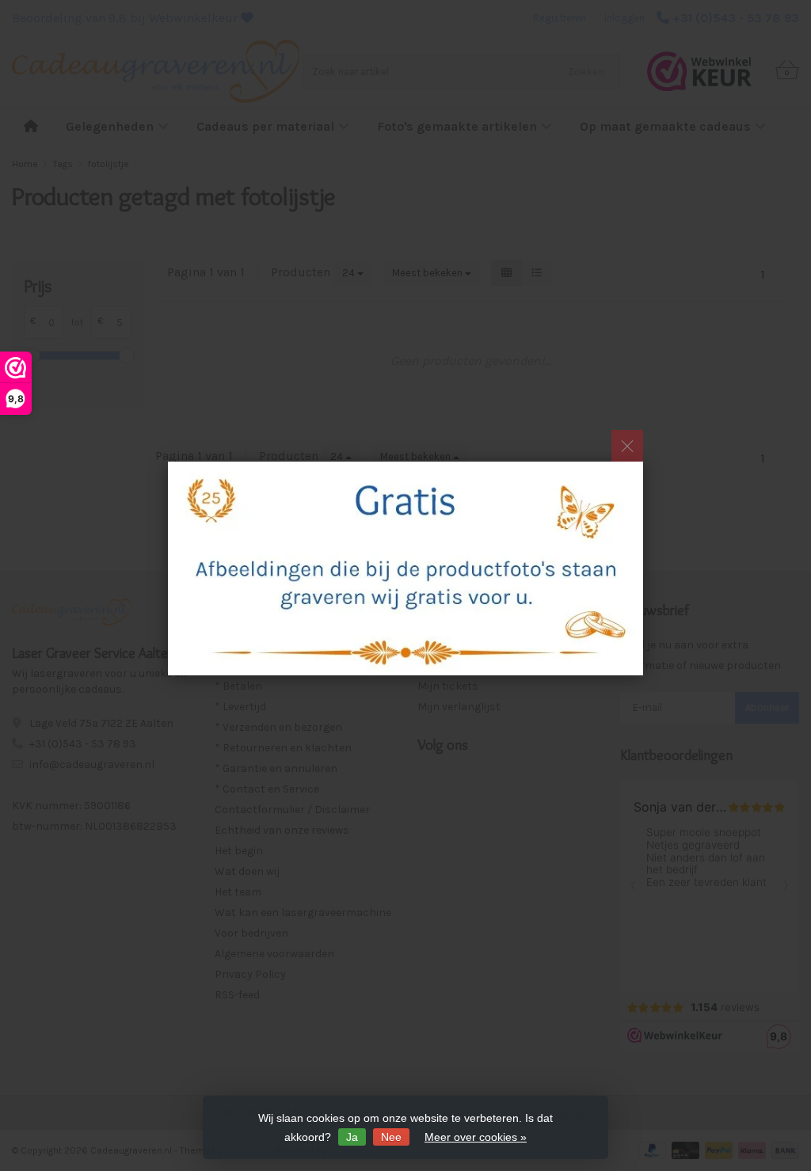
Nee (391, 1137)
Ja (352, 1137)
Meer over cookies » (476, 1137)
